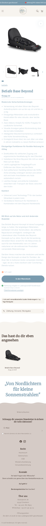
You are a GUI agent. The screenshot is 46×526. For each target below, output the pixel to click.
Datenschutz (23, 456)
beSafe (5, 85)
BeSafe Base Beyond (12, 368)
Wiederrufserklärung (23, 462)
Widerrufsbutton (23, 412)
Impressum (23, 453)
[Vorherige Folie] (3, 72)
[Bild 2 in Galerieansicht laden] (23, 71)
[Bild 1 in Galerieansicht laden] (11, 71)
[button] (2, 11)
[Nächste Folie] (42, 72)
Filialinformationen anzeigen (14, 290)
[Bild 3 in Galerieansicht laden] (35, 71)
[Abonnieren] (42, 430)
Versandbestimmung (23, 465)
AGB (23, 459)
